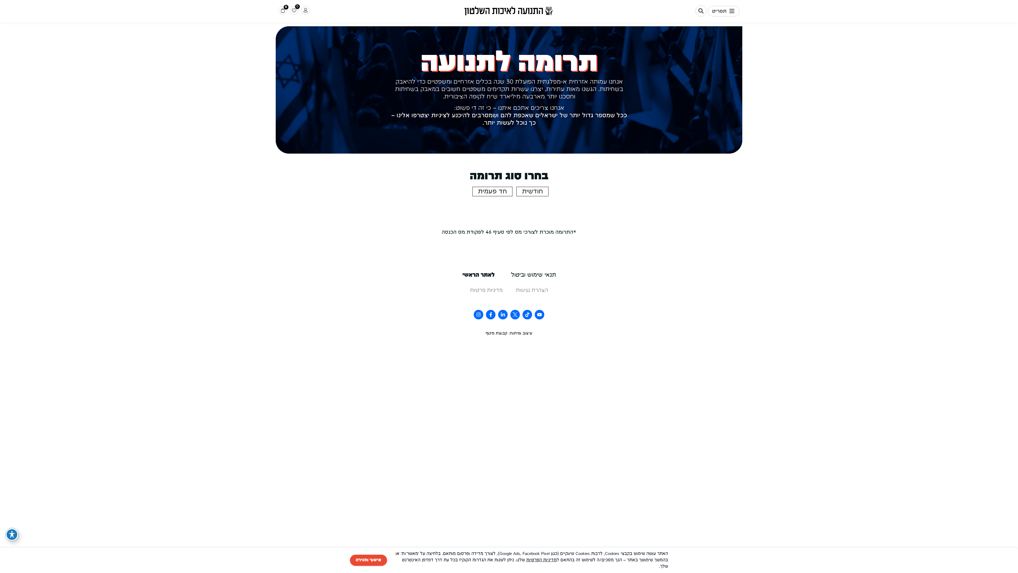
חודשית (532, 191)
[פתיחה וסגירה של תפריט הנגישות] (12, 534)
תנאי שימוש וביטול (533, 275)
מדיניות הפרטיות (541, 560)
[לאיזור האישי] (305, 10)
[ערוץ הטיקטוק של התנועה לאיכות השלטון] (527, 314)
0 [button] (286, 7)
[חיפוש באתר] (701, 10)
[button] (724, 11)
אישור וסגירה (368, 560)
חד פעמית (492, 191)
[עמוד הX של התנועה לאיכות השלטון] (515, 314)
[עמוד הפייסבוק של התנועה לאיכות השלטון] (490, 314)
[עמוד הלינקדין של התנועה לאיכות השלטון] (503, 314)
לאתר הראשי (478, 275)
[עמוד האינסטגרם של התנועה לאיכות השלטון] (478, 314)
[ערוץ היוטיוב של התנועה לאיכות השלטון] (539, 314)
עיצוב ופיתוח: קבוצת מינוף (509, 333)
